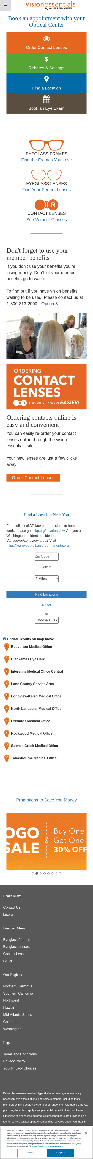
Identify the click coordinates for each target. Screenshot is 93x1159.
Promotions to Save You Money (46, 800)
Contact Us (11, 907)
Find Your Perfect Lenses (46, 189)
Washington (12, 1029)
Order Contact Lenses (33, 477)
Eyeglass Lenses (16, 947)
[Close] (86, 1133)
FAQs (7, 961)
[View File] (46, 841)
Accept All (60, 1153)
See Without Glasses (46, 219)
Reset (46, 605)
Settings (30, 1153)
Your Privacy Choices (19, 1068)
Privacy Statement (55, 1146)
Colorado (10, 1022)
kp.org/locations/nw (50, 531)
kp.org (8, 914)
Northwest (11, 1000)
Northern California (17, 986)
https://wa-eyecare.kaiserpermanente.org (37, 545)
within (46, 567)
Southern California (18, 993)
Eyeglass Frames (16, 940)
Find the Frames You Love (46, 159)
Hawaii (8, 1007)
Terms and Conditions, (38, 1146)
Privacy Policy (14, 1061)
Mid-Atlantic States (17, 1015)
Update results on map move (30, 639)
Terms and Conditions (20, 1054)
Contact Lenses (15, 954)
